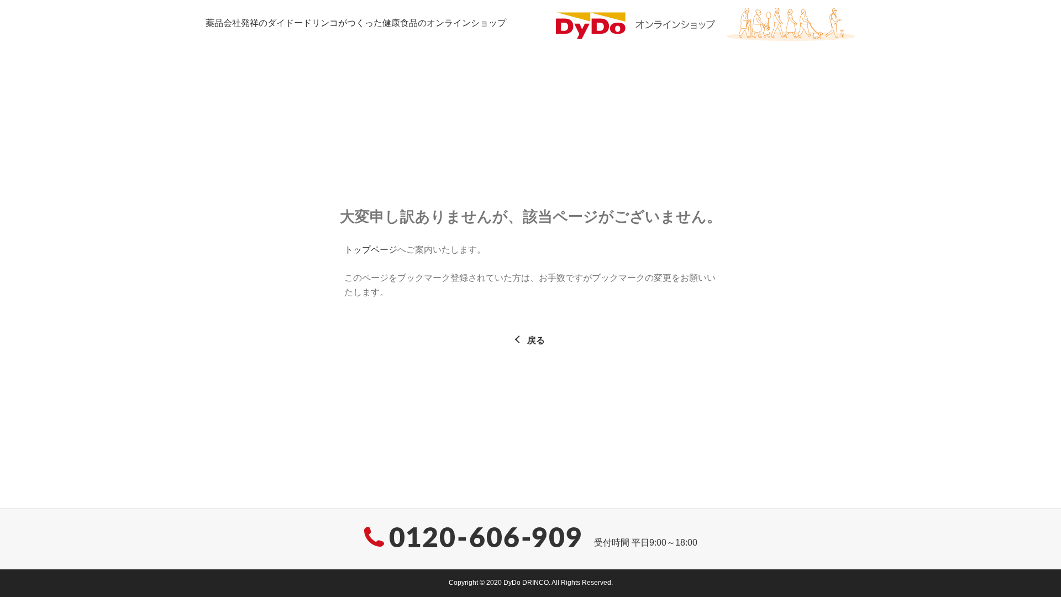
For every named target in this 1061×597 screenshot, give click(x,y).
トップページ (370, 249)
